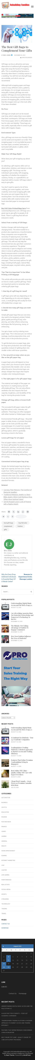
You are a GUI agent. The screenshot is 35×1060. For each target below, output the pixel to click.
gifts (5, 529)
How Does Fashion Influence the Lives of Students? (21, 637)
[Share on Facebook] (9, 512)
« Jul (3, 946)
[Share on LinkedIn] (18, 512)
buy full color (23, 523)
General (4, 841)
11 (8, 960)
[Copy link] (21, 516)
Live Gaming (5, 875)
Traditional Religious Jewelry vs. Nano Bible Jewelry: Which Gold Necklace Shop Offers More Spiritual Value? (18, 497)
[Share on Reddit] (3, 516)
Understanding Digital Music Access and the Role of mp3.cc (21, 604)
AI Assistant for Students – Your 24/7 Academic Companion (22, 739)
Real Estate (5, 884)
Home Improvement (8, 851)
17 (4, 963)
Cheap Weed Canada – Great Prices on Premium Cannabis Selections (21, 783)
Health (3, 846)
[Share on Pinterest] (27, 512)
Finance (4, 826)
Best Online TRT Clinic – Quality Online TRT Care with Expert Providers (21, 773)
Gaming (3, 836)
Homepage (5, 928)
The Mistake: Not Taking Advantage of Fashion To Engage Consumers (19, 628)
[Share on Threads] (12, 516)
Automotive (5, 797)
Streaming (5, 899)
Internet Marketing (8, 860)
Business (4, 802)
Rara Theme (10, 1055)
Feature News (6, 822)
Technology (5, 904)
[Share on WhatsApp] (23, 512)
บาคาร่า (4, 986)
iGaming (4, 855)
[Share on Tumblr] (8, 516)
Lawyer (4, 870)
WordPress (27, 1055)
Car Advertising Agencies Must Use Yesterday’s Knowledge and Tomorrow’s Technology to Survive (22, 616)
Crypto (4, 807)
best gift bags (8, 523)
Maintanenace (6, 880)
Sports (4, 894)
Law (2, 865)
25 (8, 967)
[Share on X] (13, 512)
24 (4, 967)
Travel (3, 913)
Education (5, 812)
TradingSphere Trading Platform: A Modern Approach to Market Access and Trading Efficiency (22, 751)
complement (8, 526)
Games (3, 831)
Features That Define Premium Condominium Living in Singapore (22, 762)
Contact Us (5, 924)
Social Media (5, 889)
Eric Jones (7, 55)
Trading (4, 908)
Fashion (20, 526)
